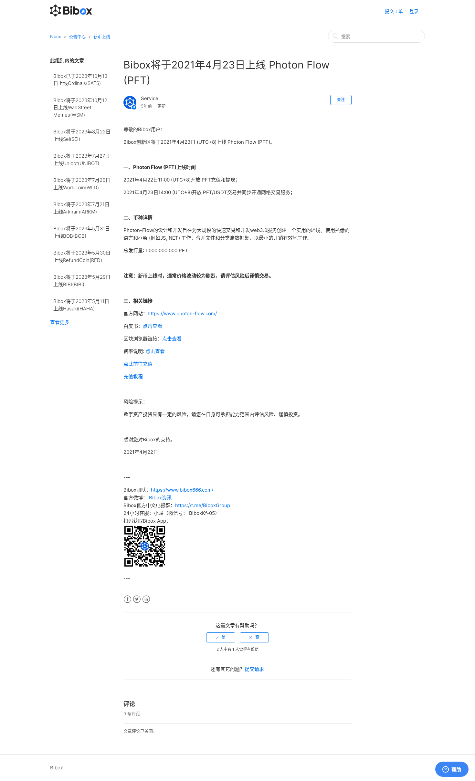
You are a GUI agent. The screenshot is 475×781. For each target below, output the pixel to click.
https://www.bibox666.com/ (182, 490)
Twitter (137, 599)
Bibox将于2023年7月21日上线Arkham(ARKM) (81, 208)
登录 (413, 11)
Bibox (55, 36)
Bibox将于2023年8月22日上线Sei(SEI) (82, 135)
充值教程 (133, 376)
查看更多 (59, 322)
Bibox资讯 (160, 498)
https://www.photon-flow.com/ (182, 313)
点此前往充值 (138, 364)
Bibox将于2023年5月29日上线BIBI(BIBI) (82, 280)
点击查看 (152, 326)
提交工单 (394, 11)
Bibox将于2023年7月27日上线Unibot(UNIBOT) (81, 159)
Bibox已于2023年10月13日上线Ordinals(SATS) (80, 80)
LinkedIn (146, 599)
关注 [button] (341, 99)
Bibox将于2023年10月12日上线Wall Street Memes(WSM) (80, 107)
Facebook (127, 599)
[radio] (220, 637)
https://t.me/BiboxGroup (202, 505)
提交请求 (254, 669)
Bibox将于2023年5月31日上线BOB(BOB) (81, 232)
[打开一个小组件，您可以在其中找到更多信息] (452, 770)
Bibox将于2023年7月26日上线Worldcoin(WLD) (81, 184)
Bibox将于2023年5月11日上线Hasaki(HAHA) (81, 305)
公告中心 (77, 36)
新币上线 (101, 36)
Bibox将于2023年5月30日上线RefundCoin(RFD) (82, 256)
